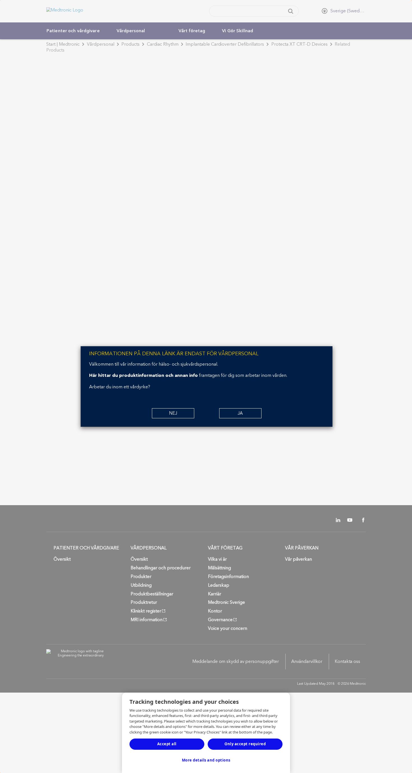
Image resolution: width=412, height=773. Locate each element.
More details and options (206, 760)
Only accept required (245, 743)
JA (240, 413)
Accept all (167, 743)
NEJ (173, 413)
